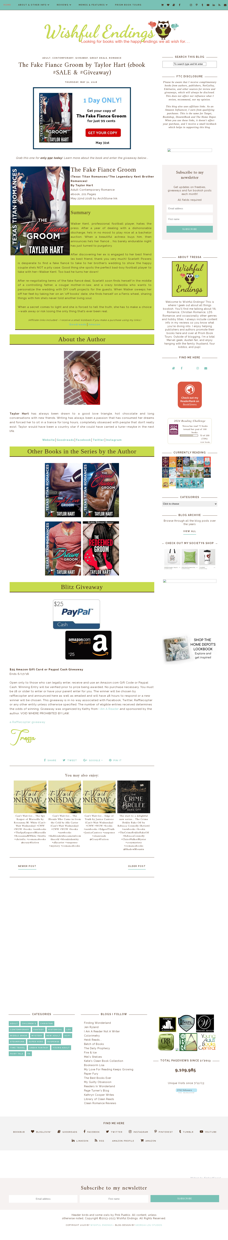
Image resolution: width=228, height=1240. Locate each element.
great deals (98, 58)
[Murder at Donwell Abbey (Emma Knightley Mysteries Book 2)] (172, 476)
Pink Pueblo (122, 1215)
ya (28, 1054)
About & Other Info (32, 5)
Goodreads (78, 324)
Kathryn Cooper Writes (99, 1094)
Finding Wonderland (97, 1022)
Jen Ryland (91, 1027)
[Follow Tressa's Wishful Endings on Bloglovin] (186, 1092)
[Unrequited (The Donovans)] (186, 476)
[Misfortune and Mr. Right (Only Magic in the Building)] (179, 487)
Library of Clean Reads (99, 1099)
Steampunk (17, 1042)
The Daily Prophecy (97, 1048)
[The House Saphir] (165, 476)
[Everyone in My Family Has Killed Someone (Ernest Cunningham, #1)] (207, 466)
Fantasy (38, 1030)
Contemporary (63, 58)
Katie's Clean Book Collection (103, 1060)
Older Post (137, 866)
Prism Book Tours (128, 5)
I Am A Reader (109, 709)
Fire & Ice (90, 1052)
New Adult (53, 1036)
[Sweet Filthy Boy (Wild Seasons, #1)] (172, 466)
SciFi (67, 1036)
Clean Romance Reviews (100, 1103)
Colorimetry (92, 1035)
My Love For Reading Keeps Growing (108, 1069)
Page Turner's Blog (96, 1090)
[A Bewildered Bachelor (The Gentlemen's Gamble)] (200, 466)
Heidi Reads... (93, 1039)
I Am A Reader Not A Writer (102, 1031)
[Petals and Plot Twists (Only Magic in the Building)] (186, 487)
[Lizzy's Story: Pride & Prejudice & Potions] (165, 466)
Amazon (94, 324)
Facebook (83, 440)
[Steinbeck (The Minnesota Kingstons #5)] (207, 476)
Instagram (114, 440)
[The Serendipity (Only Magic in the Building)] (193, 487)
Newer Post (27, 866)
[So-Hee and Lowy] (172, 485)
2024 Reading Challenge (190, 421)
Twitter (98, 440)
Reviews (63, 5)
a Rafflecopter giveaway (27, 722)
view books (205, 442)
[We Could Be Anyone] (179, 466)
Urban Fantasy (39, 1048)
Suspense (53, 1042)
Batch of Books (94, 1044)
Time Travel (17, 1048)
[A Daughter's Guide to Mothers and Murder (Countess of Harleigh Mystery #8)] (165, 487)
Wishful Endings (101, 1225)
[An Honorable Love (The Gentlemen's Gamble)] (193, 466)
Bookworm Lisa (94, 1065)
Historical (55, 1030)
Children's (29, 1023)
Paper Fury (91, 1073)
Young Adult (61, 1048)
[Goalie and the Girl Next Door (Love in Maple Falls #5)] (179, 476)
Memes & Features (92, 5)
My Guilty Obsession (98, 1082)
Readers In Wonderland (99, 1086)
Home (7, 5)
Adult (46, 58)
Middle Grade (18, 1036)
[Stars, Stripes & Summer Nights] (186, 466)
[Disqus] (82, 927)
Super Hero (36, 1042)
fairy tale (16, 1054)
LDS (68, 1030)
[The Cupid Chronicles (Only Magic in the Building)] (200, 487)
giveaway (81, 58)
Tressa (185, 425)
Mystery (37, 1036)
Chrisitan (46, 1023)
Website (48, 440)
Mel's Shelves (93, 1056)
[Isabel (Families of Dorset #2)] (200, 476)
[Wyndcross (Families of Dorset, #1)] (193, 476)
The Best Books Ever (97, 1078)
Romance (115, 58)
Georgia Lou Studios (148, 1225)
